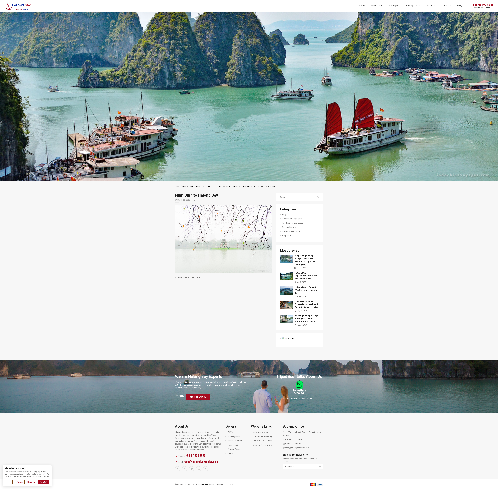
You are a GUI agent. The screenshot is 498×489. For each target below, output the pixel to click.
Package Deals (413, 5)
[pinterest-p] (205, 468)
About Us (430, 5)
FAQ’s (230, 432)
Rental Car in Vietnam (262, 440)
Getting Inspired (289, 227)
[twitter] (184, 468)
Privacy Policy (234, 449)
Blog (459, 5)
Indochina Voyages (261, 432)
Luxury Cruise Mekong (262, 436)
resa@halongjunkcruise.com (201, 461)
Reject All (31, 482)
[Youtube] (198, 468)
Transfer (231, 453)
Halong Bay (394, 5)
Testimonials (233, 445)
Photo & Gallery (235, 440)
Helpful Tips (287, 235)
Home (362, 5)
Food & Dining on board (292, 223)
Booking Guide (234, 436)
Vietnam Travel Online (262, 445)
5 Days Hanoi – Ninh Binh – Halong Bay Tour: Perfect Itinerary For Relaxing (219, 186)
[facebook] (177, 468)
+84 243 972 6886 (293, 439)
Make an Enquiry (198, 397)
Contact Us (446, 5)
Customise (18, 482)
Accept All (43, 482)
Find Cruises (377, 5)
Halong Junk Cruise (206, 484)
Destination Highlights (292, 218)
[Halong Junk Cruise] (18, 6)
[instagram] (191, 468)
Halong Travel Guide (291, 231)
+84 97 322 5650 (195, 455)
